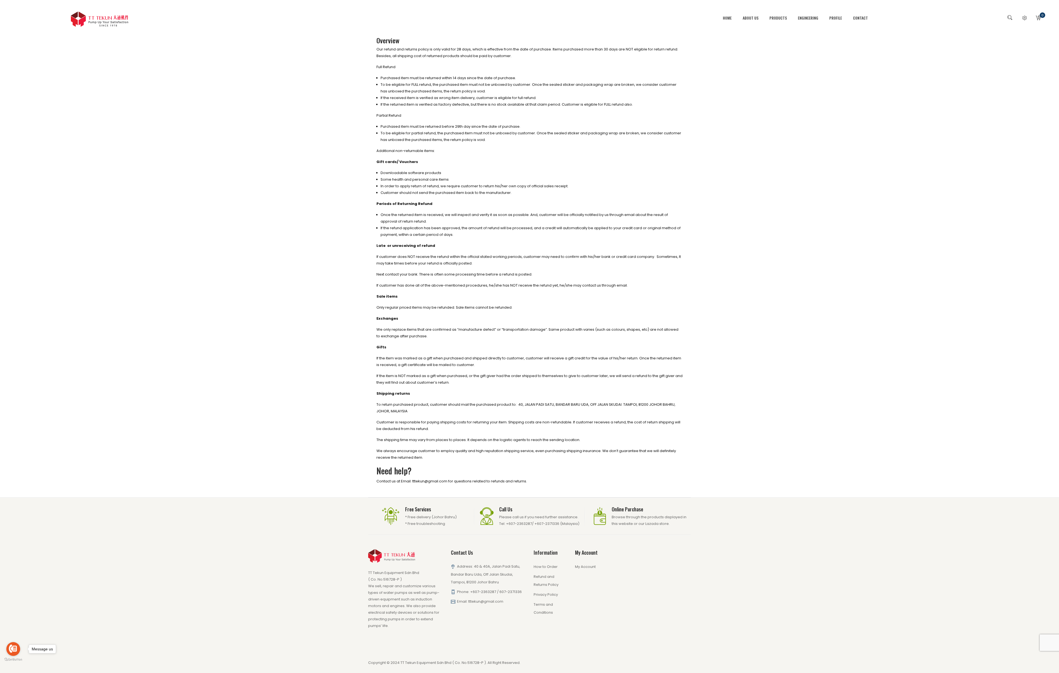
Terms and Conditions (543, 608)
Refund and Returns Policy (546, 580)
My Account (585, 566)
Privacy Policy (546, 594)
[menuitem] (730, 18)
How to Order (546, 566)
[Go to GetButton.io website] (13, 659)
